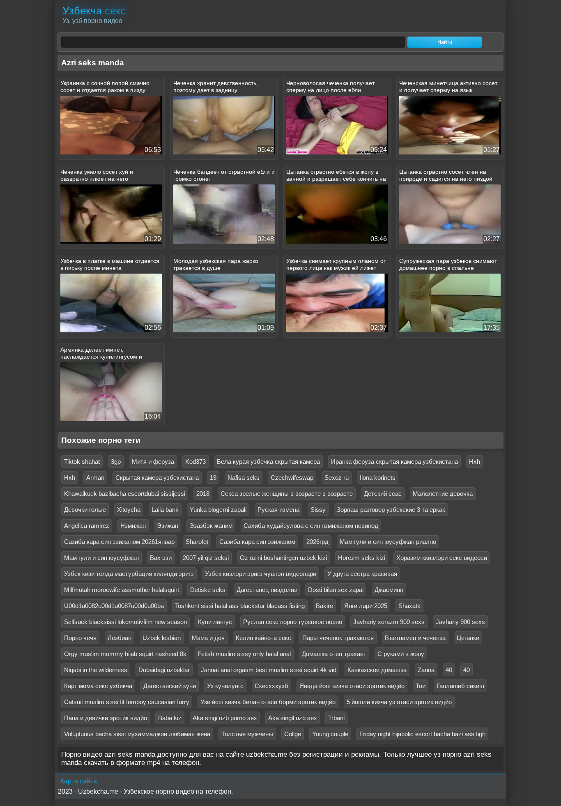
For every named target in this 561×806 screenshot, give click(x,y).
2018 (202, 493)
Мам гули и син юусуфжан (101, 557)
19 (213, 477)
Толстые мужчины (247, 733)
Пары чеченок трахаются (338, 637)
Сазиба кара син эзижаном (257, 541)
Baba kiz (170, 717)
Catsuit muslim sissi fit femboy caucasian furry (126, 701)
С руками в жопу (400, 653)
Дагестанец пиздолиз (267, 589)
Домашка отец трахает (334, 653)
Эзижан (167, 525)
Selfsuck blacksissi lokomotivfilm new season (125, 621)
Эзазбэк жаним (210, 525)
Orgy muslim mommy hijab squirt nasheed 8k (125, 653)
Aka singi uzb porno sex (225, 717)
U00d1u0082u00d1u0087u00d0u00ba (114, 605)
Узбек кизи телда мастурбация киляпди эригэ (129, 573)
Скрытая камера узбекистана (157, 477)
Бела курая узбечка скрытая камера (268, 461)
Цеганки (468, 637)
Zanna (426, 669)
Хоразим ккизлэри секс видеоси (441, 557)
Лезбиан (119, 637)
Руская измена (278, 509)
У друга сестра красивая (362, 573)
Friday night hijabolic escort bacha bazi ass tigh (422, 733)
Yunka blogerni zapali (218, 509)
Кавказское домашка (377, 669)
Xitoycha (128, 509)
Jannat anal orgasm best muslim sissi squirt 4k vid (268, 669)
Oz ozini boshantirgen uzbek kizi (283, 557)
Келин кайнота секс (263, 637)
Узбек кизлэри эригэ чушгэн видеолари (260, 573)
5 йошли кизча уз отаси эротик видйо (399, 701)
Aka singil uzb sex (292, 717)
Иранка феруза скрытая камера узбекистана (394, 461)
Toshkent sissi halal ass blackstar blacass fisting (240, 605)
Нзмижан (133, 525)
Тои (420, 685)
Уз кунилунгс (225, 685)
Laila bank (165, 509)
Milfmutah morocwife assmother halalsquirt (121, 589)
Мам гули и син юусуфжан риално (388, 541)
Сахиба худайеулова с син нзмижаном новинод (311, 525)
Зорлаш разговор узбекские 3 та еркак (391, 509)
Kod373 (195, 461)
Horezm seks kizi (361, 557)
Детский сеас (383, 493)
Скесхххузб (271, 685)
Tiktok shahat (82, 461)
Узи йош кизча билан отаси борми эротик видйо (268, 701)
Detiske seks (207, 589)
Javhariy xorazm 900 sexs (389, 621)
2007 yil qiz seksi (206, 557)
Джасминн (389, 589)
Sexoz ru (336, 477)
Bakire (324, 605)
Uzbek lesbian (162, 637)
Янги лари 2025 (365, 605)
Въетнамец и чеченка (415, 637)
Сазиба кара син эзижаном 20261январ (119, 541)
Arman (95, 477)
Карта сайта (78, 781)
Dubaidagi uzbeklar (164, 669)
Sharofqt (197, 541)
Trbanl (336, 717)
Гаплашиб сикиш (460, 685)
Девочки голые (85, 509)
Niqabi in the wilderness (95, 669)
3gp (116, 461)
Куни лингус (215, 621)
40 (449, 669)
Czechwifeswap (292, 477)
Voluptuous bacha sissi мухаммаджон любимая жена (137, 733)
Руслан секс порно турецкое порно (292, 621)
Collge (292, 733)
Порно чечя (80, 637)
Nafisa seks (244, 477)
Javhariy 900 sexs (460, 621)
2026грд (317, 541)
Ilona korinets (377, 477)
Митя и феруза (153, 461)
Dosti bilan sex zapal (335, 589)
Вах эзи (161, 557)
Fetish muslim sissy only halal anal (244, 653)
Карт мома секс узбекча (98, 685)
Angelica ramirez (86, 525)
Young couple (330, 733)
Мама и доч (208, 637)
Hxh (474, 461)
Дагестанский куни (169, 685)
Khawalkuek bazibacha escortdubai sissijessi (124, 493)
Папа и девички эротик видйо (105, 717)
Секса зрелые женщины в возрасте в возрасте (287, 493)
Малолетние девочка (443, 493)
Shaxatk (409, 605)
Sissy (318, 509)
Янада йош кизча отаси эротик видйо (352, 685)
